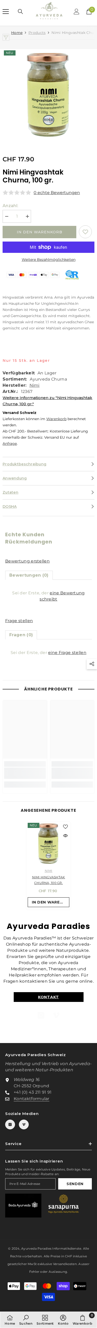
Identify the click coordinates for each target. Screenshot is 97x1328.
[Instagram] (41, 1015)
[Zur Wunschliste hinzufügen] (85, 231)
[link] (25, 773)
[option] (48, 94)
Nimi (34, 385)
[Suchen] (20, 11)
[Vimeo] (56, 1015)
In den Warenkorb (39, 232)
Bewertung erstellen (27, 561)
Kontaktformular (31, 1098)
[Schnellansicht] (65, 836)
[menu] (6, 11)
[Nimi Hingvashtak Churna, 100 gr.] (48, 843)
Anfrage (10, 443)
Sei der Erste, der (48, 596)
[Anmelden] (76, 11)
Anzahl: (10, 205)
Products (37, 32)
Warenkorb (56, 419)
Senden (75, 1184)
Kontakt (48, 997)
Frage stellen (19, 620)
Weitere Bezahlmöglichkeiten (49, 259)
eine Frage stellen (67, 652)
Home (17, 32)
